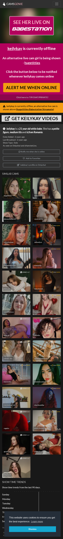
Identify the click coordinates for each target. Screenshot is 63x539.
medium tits (16, 132)
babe (39, 128)
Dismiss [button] (32, 529)
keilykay (14, 48)
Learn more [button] (37, 521)
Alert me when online (31, 87)
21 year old (24, 128)
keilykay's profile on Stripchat (33, 165)
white (34, 128)
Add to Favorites (32, 158)
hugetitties (32, 63)
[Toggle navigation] (57, 4)
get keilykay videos (34, 118)
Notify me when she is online (32, 151)
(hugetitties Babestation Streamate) (35, 109)
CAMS (14, 4)
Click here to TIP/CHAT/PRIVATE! (32, 97)
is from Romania (34, 132)
